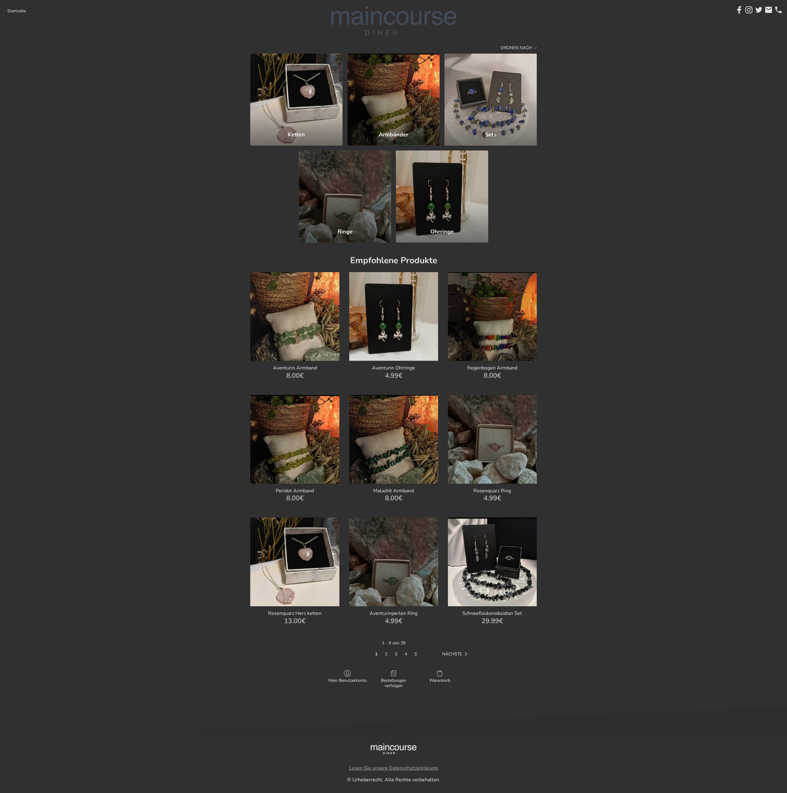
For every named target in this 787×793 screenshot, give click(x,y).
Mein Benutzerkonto (347, 680)
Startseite (16, 11)
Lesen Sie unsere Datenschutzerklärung (393, 768)
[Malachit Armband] (393, 439)
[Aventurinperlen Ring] (393, 562)
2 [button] (386, 654)
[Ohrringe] (442, 186)
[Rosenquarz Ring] (492, 439)
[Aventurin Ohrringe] (393, 316)
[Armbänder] (393, 89)
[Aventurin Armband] (294, 316)
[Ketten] (296, 89)
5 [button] (415, 654)
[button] (456, 654)
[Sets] (491, 89)
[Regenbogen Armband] (492, 316)
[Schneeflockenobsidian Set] (492, 562)
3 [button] (396, 654)
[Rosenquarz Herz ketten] (294, 562)
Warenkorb (439, 680)
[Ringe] (345, 186)
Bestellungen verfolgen (393, 683)
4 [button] (406, 654)
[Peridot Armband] (294, 439)
